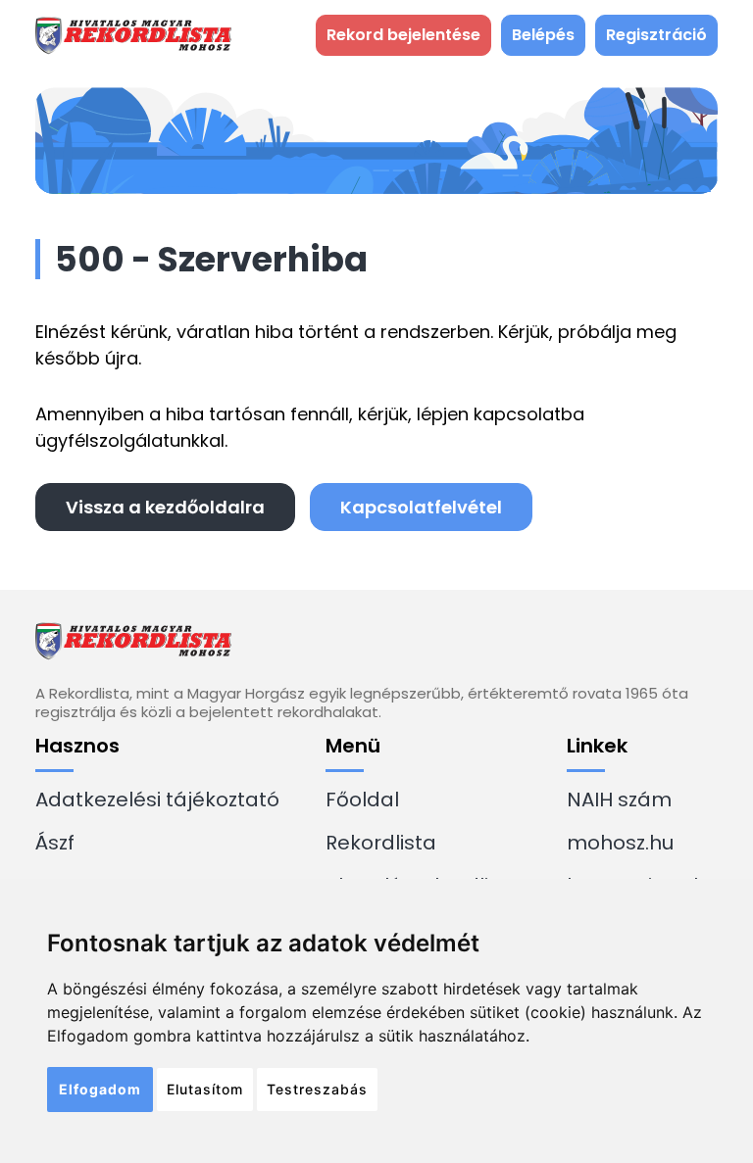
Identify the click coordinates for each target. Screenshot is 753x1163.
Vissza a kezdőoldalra (165, 507)
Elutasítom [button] (205, 1089)
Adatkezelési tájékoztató (157, 799)
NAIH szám (619, 799)
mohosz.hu (620, 842)
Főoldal (362, 799)
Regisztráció (656, 35)
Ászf (55, 842)
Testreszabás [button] (317, 1089)
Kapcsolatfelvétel (421, 507)
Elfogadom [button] (100, 1089)
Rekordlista (381, 842)
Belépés (543, 35)
